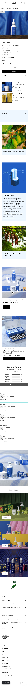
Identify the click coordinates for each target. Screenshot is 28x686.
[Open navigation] (3, 3)
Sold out (19, 102)
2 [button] (13, 447)
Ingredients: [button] (4, 113)
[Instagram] (5, 675)
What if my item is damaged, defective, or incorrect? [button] (11, 611)
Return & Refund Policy (7, 669)
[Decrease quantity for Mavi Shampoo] (3, 63)
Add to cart (19, 90)
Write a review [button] (14, 385)
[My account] (21, 3)
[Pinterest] (8, 675)
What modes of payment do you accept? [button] (10, 619)
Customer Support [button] (6, 600)
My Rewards (5, 648)
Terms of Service (6, 666)
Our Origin (4, 646)
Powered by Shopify (14, 683)
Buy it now (14, 71)
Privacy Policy (5, 660)
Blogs (3, 651)
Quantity (3, 60)
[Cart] (24, 3)
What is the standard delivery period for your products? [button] (11, 623)
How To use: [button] (4, 117)
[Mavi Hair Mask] (7, 87)
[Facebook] (2, 675)
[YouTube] (11, 675)
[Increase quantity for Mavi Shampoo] (10, 63)
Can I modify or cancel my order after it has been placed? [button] (12, 628)
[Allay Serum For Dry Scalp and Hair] (7, 98)
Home (2, 8)
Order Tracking (5, 657)
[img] (3, 394)
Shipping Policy (5, 663)
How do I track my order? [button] (7, 615)
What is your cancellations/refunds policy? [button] (11, 607)
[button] (5, 48)
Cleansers (8, 8)
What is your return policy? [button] (8, 603)
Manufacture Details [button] (6, 596)
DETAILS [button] (4, 75)
